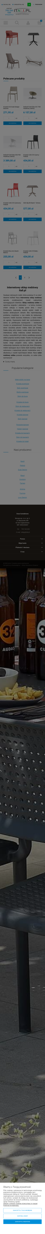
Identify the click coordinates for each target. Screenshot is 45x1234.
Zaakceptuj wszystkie (22, 1221)
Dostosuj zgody (22, 1216)
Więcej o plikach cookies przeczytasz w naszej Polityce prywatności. (20, 1204)
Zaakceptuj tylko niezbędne (22, 1210)
